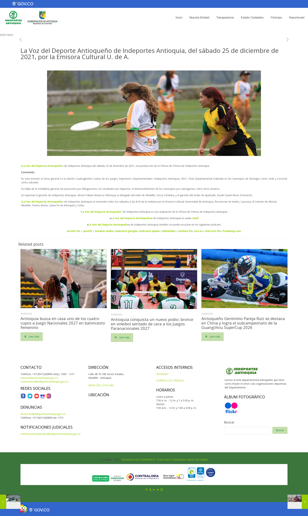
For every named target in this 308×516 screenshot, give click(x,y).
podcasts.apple (149, 231)
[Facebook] (23, 397)
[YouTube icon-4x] (36, 397)
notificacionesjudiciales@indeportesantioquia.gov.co (50, 434)
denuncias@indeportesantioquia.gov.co (43, 414)
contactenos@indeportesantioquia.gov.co (44, 381)
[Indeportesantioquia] (31, 17)
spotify (87, 231)
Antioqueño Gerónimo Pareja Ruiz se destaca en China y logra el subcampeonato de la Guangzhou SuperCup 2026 (243, 323)
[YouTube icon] (154, 489)
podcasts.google (126, 231)
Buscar (229, 422)
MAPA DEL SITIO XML (101, 385)
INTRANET (162, 374)
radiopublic (168, 231)
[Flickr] (42, 397)
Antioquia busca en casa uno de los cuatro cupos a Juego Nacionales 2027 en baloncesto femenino (62, 323)
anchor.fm (73, 231)
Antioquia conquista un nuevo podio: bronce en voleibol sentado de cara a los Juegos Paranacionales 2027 (152, 324)
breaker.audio (104, 231)
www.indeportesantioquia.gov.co (39, 377)
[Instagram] (48, 397)
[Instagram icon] (161, 489)
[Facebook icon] (146, 489)
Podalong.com (232, 231)
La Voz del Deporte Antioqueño (131, 218)
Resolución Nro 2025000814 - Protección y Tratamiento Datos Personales (165, 459)
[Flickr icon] (157, 489)
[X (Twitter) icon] (150, 489)
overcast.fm (212, 231)
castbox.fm (185, 231)
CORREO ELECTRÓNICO (170, 380)
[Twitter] (30, 397)
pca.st (198, 231)
